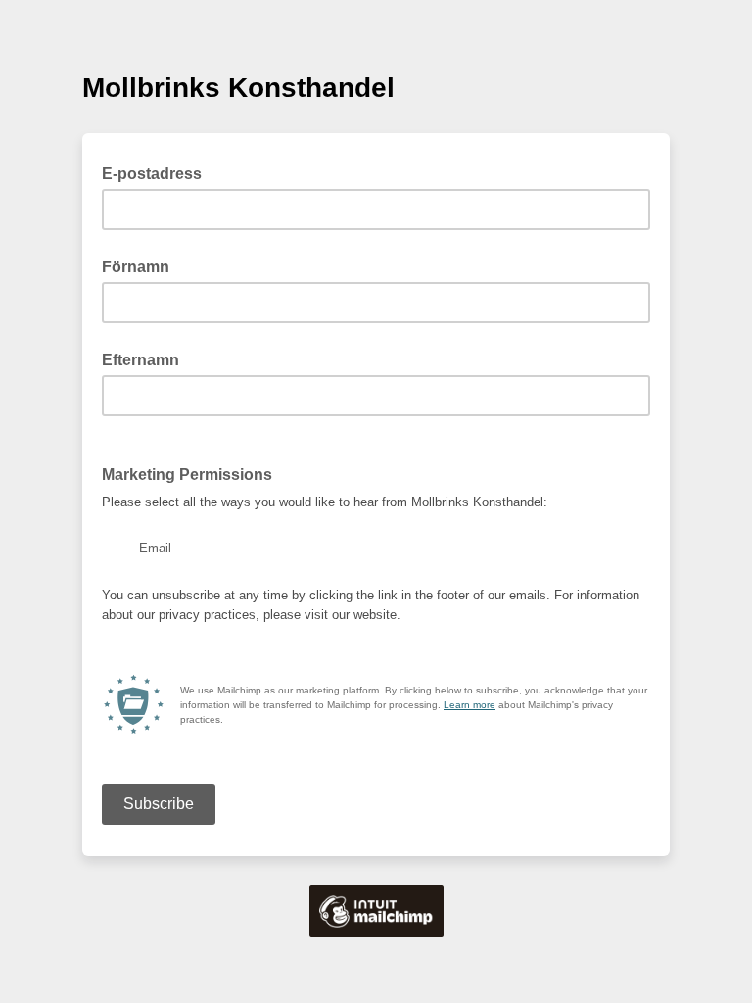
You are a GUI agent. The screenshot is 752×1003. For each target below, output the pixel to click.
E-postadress (157, 172)
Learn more (469, 704)
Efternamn (140, 360)
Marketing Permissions (187, 474)
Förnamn (135, 267)
